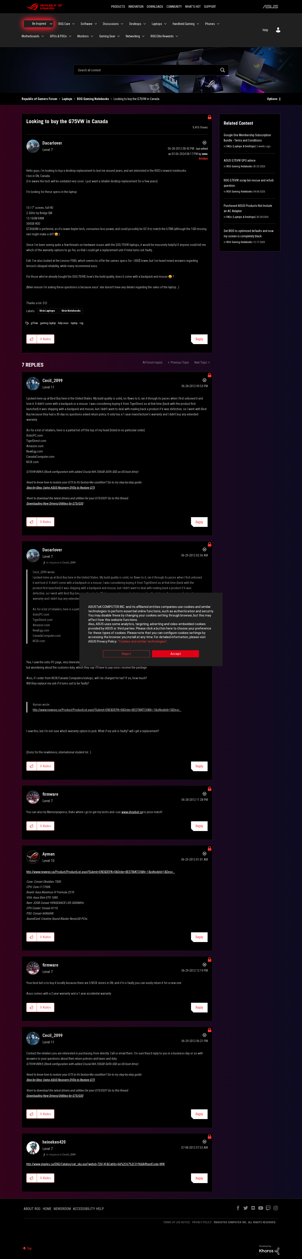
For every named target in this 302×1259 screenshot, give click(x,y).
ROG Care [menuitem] (64, 24)
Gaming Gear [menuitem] (107, 36)
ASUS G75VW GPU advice (240, 160)
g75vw (34, 323)
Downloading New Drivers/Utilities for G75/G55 (54, 503)
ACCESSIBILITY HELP (88, 1209)
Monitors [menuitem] (83, 36)
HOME (47, 1209)
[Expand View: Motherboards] (42, 36)
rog (81, 323)
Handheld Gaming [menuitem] (184, 24)
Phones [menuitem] (210, 24)
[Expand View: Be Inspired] (51, 24)
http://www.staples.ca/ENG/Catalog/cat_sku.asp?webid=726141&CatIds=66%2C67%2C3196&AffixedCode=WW (95, 1164)
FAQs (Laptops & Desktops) (241, 146)
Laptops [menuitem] (157, 24)
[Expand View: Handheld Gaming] (198, 24)
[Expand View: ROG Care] (73, 24)
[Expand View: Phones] (218, 24)
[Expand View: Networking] (143, 36)
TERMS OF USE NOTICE (176, 1222)
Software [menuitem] (86, 24)
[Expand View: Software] (96, 24)
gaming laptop (48, 323)
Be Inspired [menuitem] (39, 23)
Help (265, 30)
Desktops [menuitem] (135, 24)
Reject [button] (126, 654)
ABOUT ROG (32, 1209)
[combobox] (151, 70)
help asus (63, 323)
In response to (60, 562)
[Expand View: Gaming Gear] (118, 36)
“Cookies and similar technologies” (142, 641)
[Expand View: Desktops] (144, 24)
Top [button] (29, 1248)
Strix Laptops (47, 310)
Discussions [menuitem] (111, 24)
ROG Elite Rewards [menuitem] (162, 36)
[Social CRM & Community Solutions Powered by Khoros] (269, 1249)
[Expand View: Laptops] (165, 24)
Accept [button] (175, 654)
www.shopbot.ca (132, 812)
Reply (199, 339)
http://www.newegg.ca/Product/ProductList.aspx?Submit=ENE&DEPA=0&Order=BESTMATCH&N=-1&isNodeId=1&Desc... (107, 710)
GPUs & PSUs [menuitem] (58, 36)
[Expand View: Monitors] (92, 36)
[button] (32, 339)
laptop (74, 323)
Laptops (67, 99)
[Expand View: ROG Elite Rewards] (177, 36)
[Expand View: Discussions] (122, 24)
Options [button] (272, 99)
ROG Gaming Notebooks (93, 99)
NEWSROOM (62, 1209)
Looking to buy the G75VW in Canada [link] (136, 99)
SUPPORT (210, 6)
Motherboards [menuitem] (30, 36)
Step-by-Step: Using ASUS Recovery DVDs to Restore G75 (60, 487)
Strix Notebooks (70, 310)
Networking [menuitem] (133, 36)
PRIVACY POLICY (202, 1222)
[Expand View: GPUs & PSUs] (70, 36)
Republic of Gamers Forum (39, 99)
